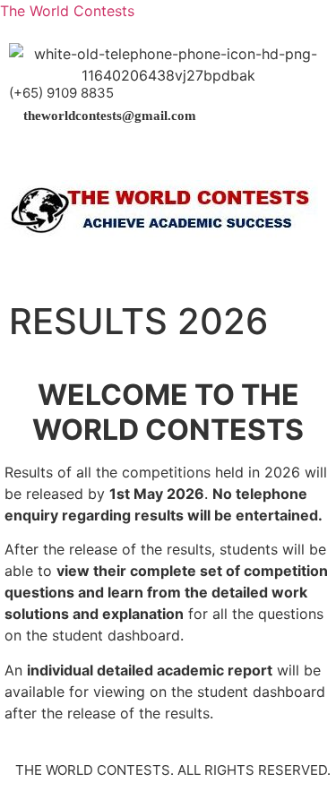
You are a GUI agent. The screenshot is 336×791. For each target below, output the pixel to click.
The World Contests (67, 11)
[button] (168, 153)
